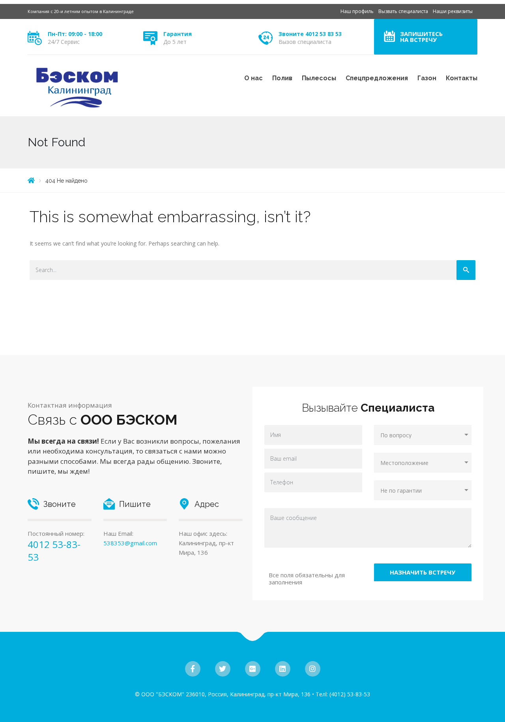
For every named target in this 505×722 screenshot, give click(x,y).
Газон (426, 78)
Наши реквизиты (453, 11)
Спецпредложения (377, 78)
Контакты (461, 78)
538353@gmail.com (130, 543)
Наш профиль (357, 11)
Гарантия (177, 34)
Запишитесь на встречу (421, 36)
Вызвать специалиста (403, 11)
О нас (253, 78)
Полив (282, 78)
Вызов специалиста (305, 41)
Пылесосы (319, 78)
